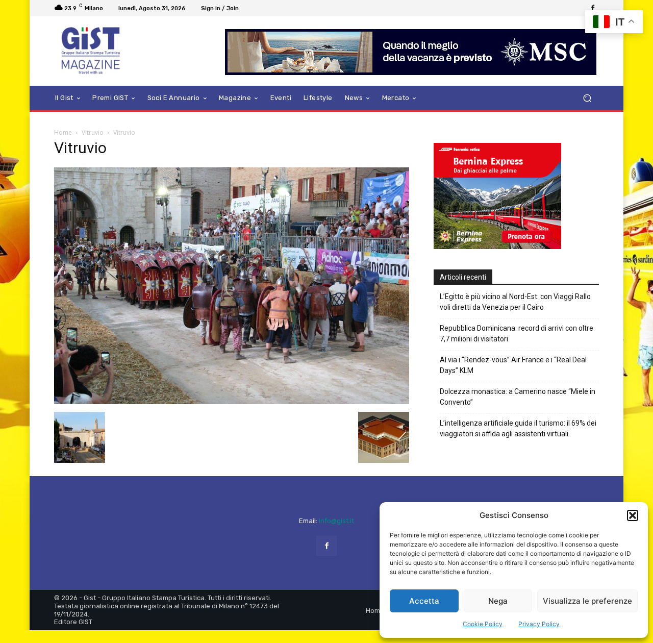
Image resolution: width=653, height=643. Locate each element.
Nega (498, 601)
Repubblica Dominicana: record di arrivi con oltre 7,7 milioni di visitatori (516, 333)
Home (63, 132)
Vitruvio (93, 132)
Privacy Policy (539, 624)
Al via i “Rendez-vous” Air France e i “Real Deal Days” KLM (513, 365)
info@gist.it (336, 521)
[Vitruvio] (231, 401)
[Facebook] (593, 8)
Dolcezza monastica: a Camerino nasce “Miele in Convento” (517, 396)
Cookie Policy (483, 624)
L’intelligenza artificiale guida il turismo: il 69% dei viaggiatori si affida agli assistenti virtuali (518, 428)
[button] (632, 515)
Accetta (424, 601)
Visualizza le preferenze (587, 601)
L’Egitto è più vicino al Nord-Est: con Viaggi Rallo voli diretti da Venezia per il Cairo (515, 301)
